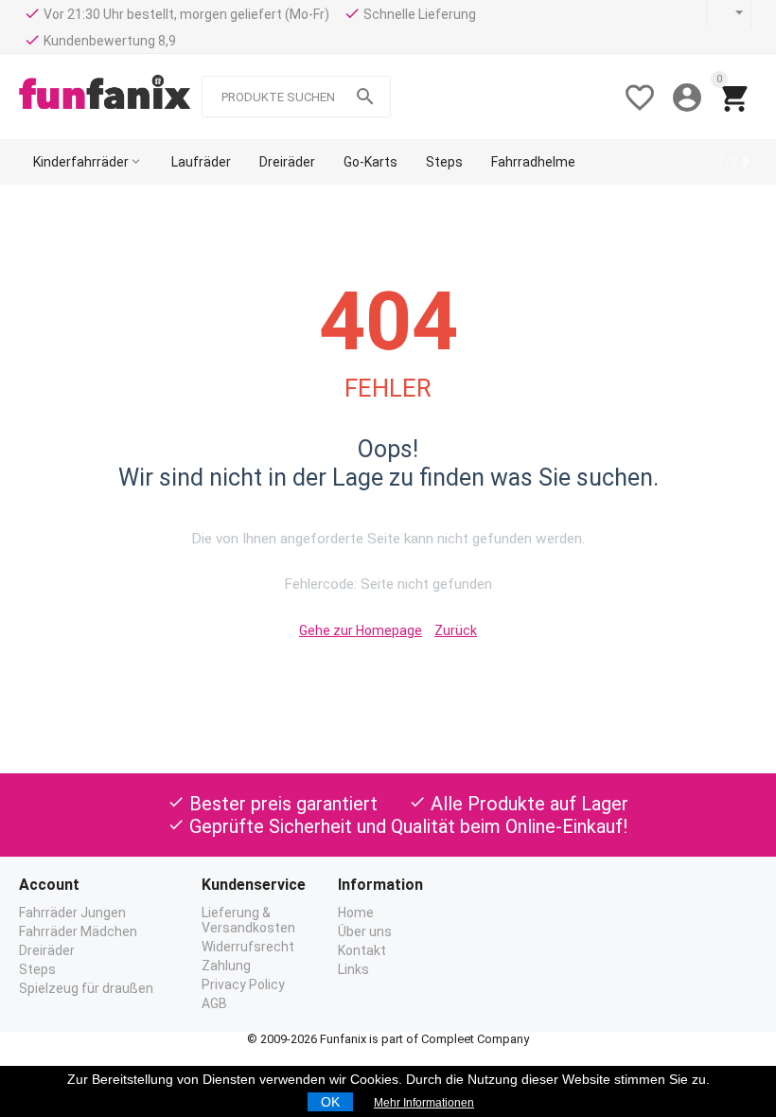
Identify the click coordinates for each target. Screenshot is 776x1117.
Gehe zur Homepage (360, 630)
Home (356, 912)
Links (353, 969)
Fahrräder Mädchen (78, 931)
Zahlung (226, 965)
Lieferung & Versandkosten (248, 920)
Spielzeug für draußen (86, 988)
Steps (37, 969)
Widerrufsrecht (248, 946)
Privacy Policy (243, 984)
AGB (214, 1003)
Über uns (365, 931)
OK (330, 1101)
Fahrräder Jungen (72, 912)
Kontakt (362, 950)
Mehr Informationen (424, 1102)
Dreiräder (47, 950)
